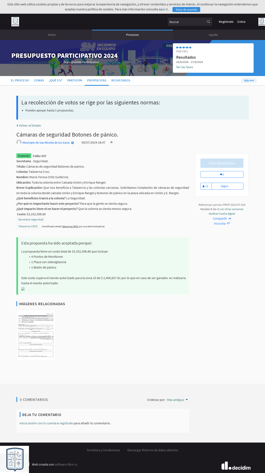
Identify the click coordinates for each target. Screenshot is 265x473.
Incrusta (220, 223)
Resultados (120, 80)
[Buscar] (208, 22)
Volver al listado (29, 125)
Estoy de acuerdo (186, 9)
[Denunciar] (112, 142)
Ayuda (213, 35)
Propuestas (96, 80)
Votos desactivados (222, 163)
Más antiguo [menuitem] (175, 399)
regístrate (66, 423)
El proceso (20, 80)
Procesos (132, 35)
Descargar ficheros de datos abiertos (152, 450)
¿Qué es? (55, 80)
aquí (163, 9)
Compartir (220, 218)
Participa (74, 80)
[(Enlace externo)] (36, 336)
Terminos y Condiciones (103, 450)
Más (247, 80)
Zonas (39, 80)
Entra (241, 21)
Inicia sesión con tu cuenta (38, 423)
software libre (66, 464)
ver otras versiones (231, 209)
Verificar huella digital (222, 213)
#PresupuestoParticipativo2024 (34, 62)
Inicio (52, 35)
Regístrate (226, 21)
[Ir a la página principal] (15, 21)
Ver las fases (184, 67)
